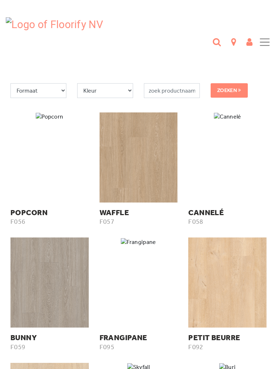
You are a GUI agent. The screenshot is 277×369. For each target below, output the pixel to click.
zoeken (227, 90)
